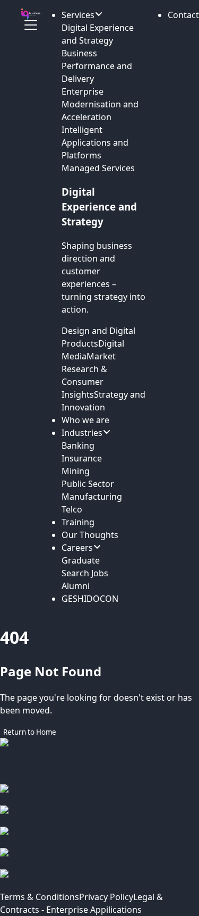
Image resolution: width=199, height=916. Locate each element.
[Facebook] (99, 794)
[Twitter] (99, 858)
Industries (82, 433)
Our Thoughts (90, 535)
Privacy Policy (106, 897)
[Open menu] (30, 25)
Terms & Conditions (39, 897)
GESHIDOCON (90, 598)
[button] (183, 15)
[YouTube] (99, 879)
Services (78, 15)
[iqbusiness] (30, 14)
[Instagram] (99, 816)
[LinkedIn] (99, 837)
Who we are (85, 420)
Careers (77, 547)
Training (78, 522)
